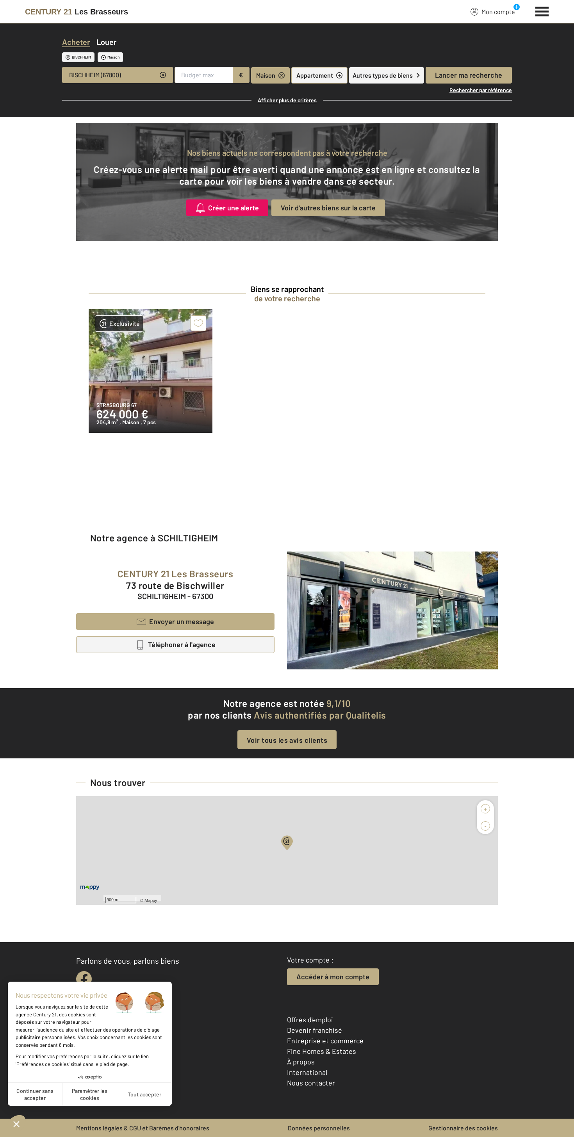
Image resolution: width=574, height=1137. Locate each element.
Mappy (150, 900)
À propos (301, 1061)
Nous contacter (311, 1082)
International (307, 1072)
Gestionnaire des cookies (463, 1128)
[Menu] (542, 10)
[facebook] (84, 979)
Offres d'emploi (310, 1019)
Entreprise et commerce (325, 1040)
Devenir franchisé (314, 1030)
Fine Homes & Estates (321, 1051)
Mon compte (498, 11)
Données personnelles (319, 1128)
